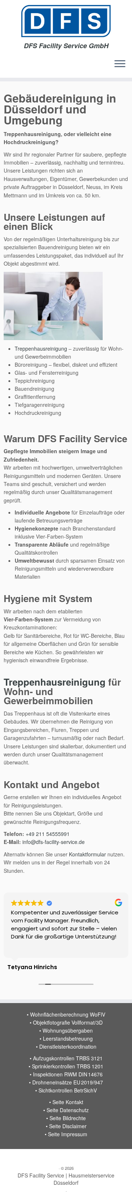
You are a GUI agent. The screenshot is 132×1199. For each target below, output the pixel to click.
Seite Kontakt (67, 1102)
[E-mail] (11, 1157)
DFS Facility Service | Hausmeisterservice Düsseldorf (66, 1179)
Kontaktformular (87, 854)
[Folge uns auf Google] (26, 1157)
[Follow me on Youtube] (34, 1157)
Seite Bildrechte (68, 1118)
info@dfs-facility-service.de (53, 841)
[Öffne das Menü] (119, 64)
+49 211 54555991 (48, 833)
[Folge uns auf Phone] (19, 1157)
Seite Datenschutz (68, 1110)
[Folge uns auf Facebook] (42, 1157)
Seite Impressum (67, 1134)
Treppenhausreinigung (41, 348)
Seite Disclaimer (68, 1126)
